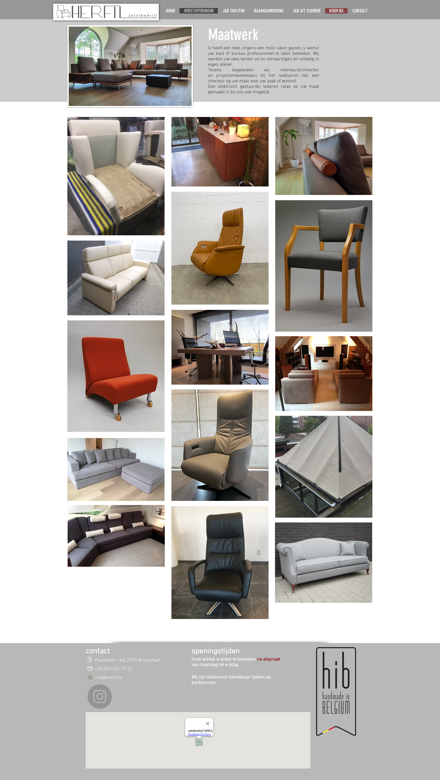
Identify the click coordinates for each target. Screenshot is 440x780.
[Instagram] (100, 696)
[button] (116, 176)
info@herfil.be (108, 677)
